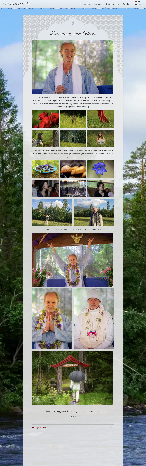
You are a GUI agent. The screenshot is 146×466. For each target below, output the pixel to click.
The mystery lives (39, 427)
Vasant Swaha (16, 4)
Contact (137, 4)
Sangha (126, 4)
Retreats (97, 4)
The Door (110, 427)
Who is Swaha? (85, 4)
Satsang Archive (112, 4)
